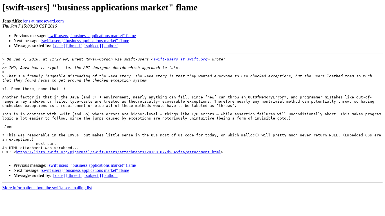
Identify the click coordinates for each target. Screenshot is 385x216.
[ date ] (59, 45)
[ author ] (110, 45)
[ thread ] (74, 45)
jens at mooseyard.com (43, 21)
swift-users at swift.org (180, 59)
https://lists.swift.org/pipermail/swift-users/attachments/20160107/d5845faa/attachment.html (118, 152)
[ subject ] (92, 45)
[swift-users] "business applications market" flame (91, 35)
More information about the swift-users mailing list (47, 187)
